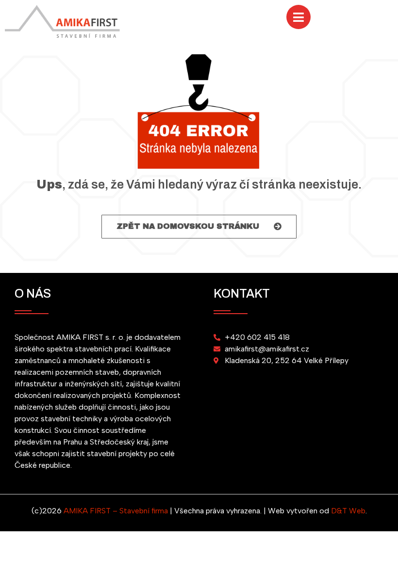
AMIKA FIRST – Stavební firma (116, 510)
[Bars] (298, 17)
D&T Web (348, 510)
